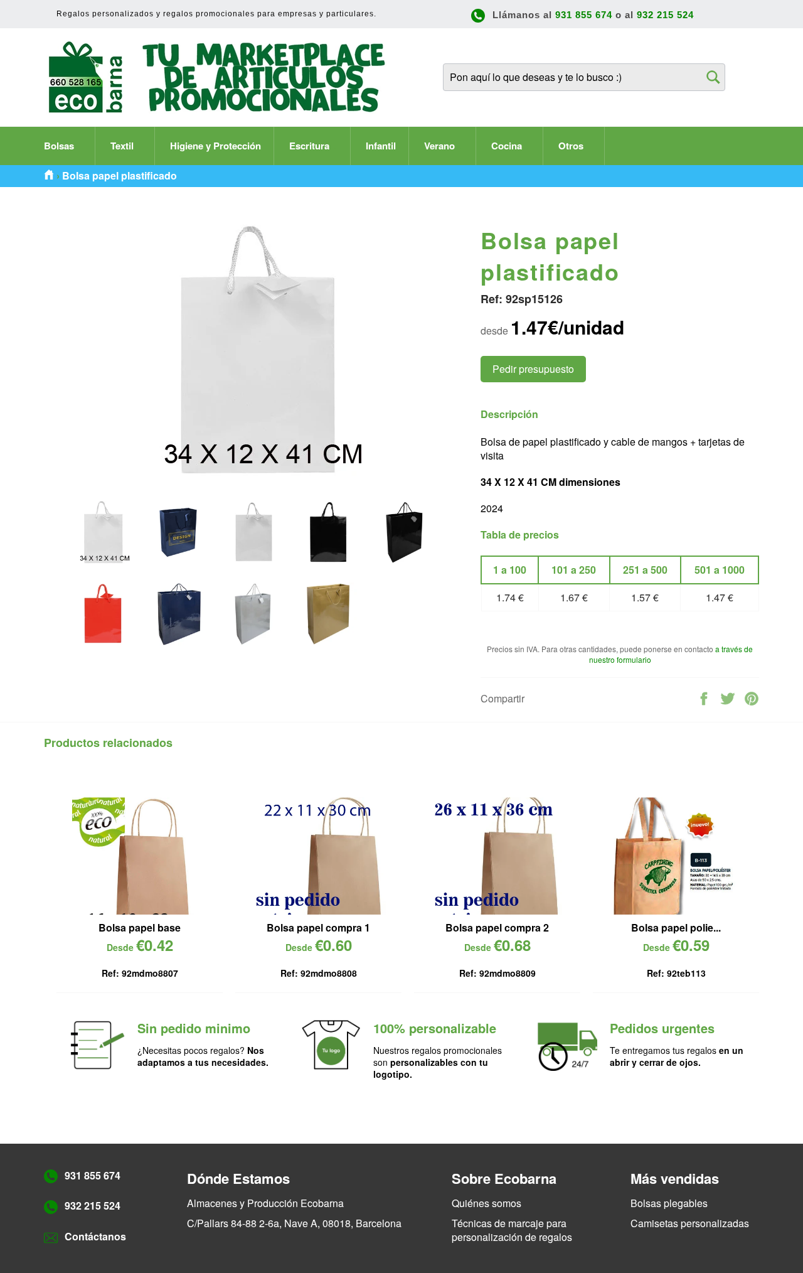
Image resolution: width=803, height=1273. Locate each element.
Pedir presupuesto (533, 369)
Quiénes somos (486, 1203)
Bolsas (60, 146)
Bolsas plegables (669, 1203)
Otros (572, 146)
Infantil (381, 146)
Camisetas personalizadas (689, 1223)
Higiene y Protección (215, 146)
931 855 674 (583, 14)
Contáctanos (95, 1236)
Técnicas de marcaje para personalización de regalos (512, 1230)
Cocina (507, 146)
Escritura (310, 146)
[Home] (49, 175)
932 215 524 (665, 14)
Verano (440, 146)
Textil (123, 146)
